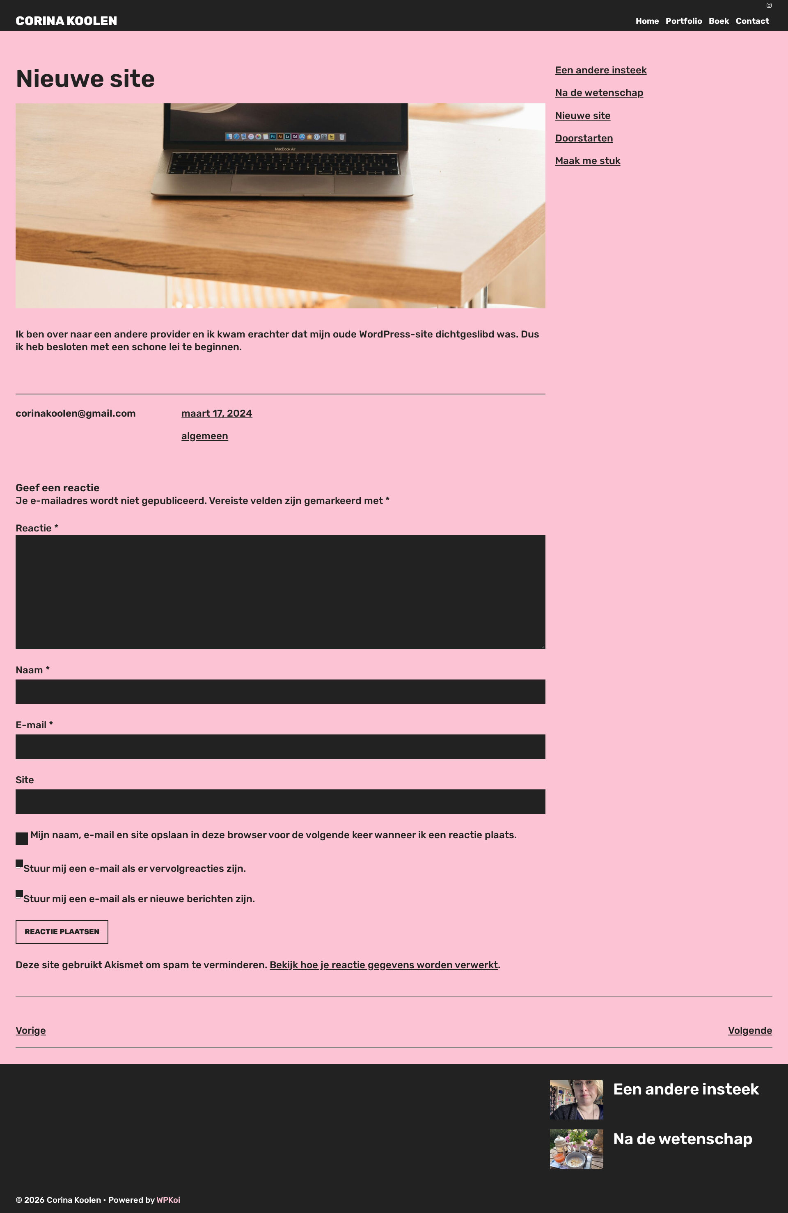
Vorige (31, 1030)
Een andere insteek (601, 70)
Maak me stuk (588, 160)
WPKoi (168, 1200)
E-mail (34, 725)
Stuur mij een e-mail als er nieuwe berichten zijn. (139, 899)
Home (647, 21)
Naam (33, 670)
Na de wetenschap (599, 92)
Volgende (750, 1030)
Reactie (37, 528)
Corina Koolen (66, 21)
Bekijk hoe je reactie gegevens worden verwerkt (384, 965)
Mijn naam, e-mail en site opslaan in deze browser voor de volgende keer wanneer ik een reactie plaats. (273, 835)
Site (25, 780)
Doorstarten (584, 138)
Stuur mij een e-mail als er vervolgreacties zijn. (134, 868)
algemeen (204, 436)
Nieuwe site (583, 115)
